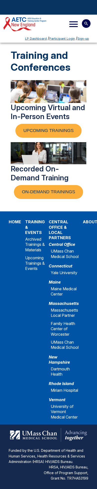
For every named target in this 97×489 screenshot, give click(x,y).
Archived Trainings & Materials (35, 244)
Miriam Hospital (64, 390)
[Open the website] (30, 24)
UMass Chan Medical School (65, 254)
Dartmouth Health (60, 371)
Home (15, 221)
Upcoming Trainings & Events (35, 263)
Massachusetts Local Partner (64, 313)
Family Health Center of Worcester (63, 329)
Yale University (64, 272)
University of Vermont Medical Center (64, 412)
